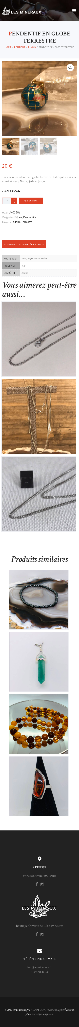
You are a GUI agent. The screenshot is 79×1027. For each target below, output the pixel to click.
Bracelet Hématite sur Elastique (39, 596)
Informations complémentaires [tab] (24, 244)
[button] (70, 67)
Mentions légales (55, 1010)
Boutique (19, 47)
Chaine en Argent (38, 336)
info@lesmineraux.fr (39, 967)
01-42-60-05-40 (39, 972)
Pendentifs (29, 217)
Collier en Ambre (39, 720)
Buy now (32, 201)
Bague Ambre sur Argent (38, 782)
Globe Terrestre (22, 221)
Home (8, 47)
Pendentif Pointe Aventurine (38, 658)
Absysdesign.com (44, 1014)
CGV (42, 1010)
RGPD (34, 1010)
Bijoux (32, 47)
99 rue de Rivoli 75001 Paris (39, 876)
